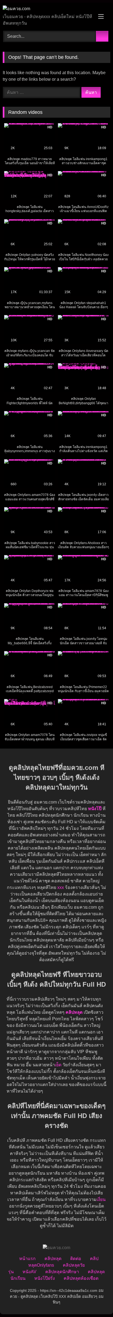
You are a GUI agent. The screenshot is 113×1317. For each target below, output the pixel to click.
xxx (60, 887)
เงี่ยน (101, 1199)
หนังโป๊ (94, 808)
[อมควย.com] (46, 8)
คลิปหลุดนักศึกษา (62, 1271)
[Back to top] (96, 1300)
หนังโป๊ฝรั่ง (44, 1278)
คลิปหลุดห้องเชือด (81, 1278)
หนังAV (29, 1271)
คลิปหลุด (52, 1258)
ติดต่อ (75, 1258)
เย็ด (58, 1064)
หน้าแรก (27, 1258)
